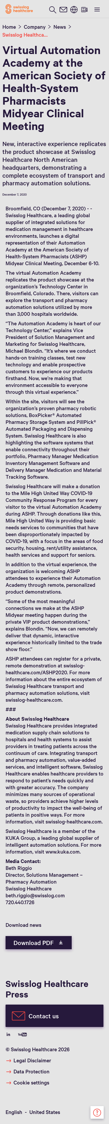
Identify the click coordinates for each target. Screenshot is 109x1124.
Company (35, 26)
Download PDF (34, 943)
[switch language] (74, 9)
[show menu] (96, 9)
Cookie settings (31, 1082)
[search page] (52, 9)
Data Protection (31, 1071)
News (59, 26)
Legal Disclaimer (32, 1060)
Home (9, 26)
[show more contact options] (97, 1112)
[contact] (63, 9)
